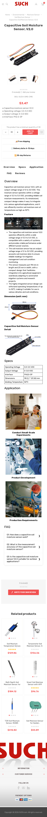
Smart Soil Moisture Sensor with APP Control (35, 684)
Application (36, 167)
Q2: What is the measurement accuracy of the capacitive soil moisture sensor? (21, 546)
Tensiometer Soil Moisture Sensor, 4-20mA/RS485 (35, 646)
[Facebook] (18, 788)
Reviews (20, 173)
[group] (12, 629)
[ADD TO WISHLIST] (41, 132)
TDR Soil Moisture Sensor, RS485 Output (12, 723)
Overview (9, 167)
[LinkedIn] (28, 788)
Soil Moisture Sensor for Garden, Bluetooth (34, 723)
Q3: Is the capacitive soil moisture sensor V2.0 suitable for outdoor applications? (22, 559)
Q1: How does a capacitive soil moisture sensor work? (20, 536)
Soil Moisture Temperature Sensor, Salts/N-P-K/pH (12, 646)
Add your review (29, 92)
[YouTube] (23, 788)
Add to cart (30, 132)
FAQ (9, 173)
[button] (9, 638)
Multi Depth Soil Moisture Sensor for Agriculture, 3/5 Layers (12, 685)
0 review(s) (16, 92)
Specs (22, 167)
